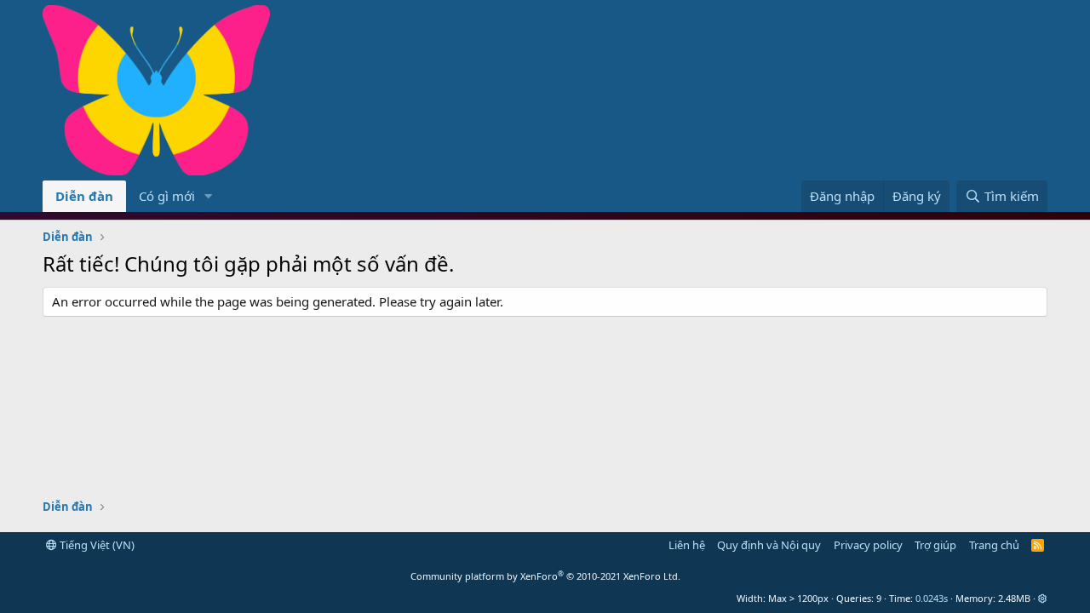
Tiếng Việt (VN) (96, 545)
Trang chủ (994, 545)
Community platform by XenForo (545, 576)
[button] (209, 196)
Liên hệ (686, 545)
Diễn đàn (84, 195)
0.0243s (931, 598)
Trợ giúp (935, 545)
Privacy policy (868, 545)
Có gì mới (167, 195)
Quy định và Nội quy (769, 545)
